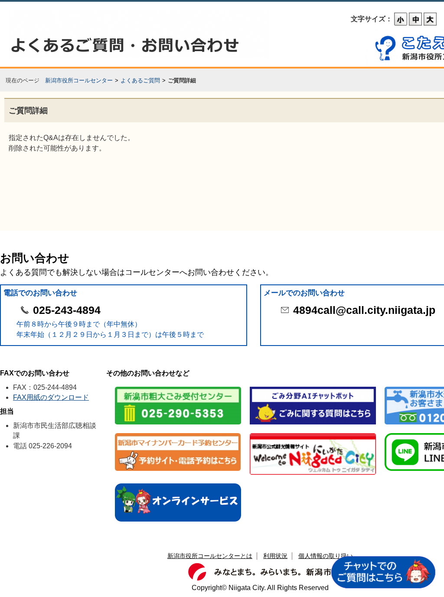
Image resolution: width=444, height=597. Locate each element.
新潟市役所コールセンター (79, 80)
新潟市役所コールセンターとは (209, 555)
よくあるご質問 (140, 80)
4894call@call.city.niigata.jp (364, 310)
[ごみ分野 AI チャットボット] (312, 387)
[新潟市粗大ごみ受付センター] (178, 387)
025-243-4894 (67, 310)
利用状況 (275, 555)
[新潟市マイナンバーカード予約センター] (178, 433)
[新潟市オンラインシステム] (178, 484)
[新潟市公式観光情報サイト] (312, 433)
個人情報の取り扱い (325, 555)
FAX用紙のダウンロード (51, 397)
